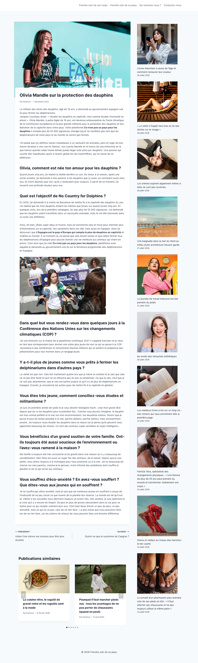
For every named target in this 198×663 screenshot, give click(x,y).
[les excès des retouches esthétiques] (160, 332)
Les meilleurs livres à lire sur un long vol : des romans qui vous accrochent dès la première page (159, 414)
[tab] (66, 627)
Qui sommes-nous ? (150, 5)
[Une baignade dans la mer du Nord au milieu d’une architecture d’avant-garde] (160, 217)
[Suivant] (121, 595)
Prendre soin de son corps (93, 5)
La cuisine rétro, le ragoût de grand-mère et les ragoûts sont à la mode (43, 603)
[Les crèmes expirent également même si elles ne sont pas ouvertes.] (160, 159)
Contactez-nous (172, 5)
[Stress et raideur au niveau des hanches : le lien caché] (160, 516)
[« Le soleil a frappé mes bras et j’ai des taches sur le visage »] (160, 101)
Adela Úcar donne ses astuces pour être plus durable (39, 536)
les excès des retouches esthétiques (157, 356)
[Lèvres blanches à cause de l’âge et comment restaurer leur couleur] (160, 44)
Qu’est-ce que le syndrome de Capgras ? (107, 534)
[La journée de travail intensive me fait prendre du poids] (160, 274)
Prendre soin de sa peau (123, 5)
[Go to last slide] (23, 595)
